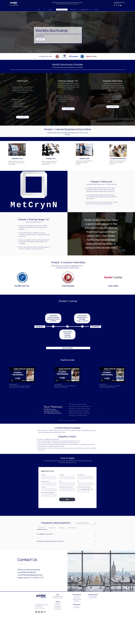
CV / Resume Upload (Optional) (83, 486)
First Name (43, 474)
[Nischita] (58, 420)
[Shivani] (60, 420)
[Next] (98, 409)
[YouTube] (120, 5)
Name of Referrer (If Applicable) (48, 492)
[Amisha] (74, 420)
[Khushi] (67, 420)
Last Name (61, 474)
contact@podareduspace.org (29, 575)
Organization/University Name (65, 486)
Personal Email (80, 474)
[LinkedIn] (118, 5)
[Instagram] (114, 5)
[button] (85, 489)
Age (60, 481)
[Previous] (36, 409)
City (78, 481)
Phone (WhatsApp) (45, 481)
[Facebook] (116, 5)
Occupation (43, 486)
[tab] (42, 528)
